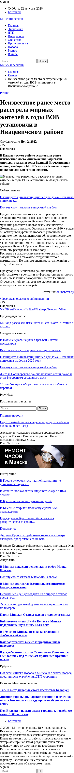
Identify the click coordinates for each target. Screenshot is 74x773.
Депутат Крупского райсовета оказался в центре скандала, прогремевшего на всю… (32, 537)
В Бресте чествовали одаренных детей (26, 501)
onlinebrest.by (65, 292)
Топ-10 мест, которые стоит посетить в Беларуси (34, 690)
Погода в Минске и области (43, 673)
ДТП (11, 32)
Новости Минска (11, 673)
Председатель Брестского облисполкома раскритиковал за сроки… (27, 520)
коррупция (50, 676)
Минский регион (11, 18)
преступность (9, 676)
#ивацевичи (41, 298)
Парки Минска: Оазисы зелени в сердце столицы (35, 614)
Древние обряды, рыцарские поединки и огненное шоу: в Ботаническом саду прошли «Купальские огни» (35, 700)
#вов (29, 298)
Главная (13, 25)
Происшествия (18, 43)
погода (67, 673)
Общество (15, 39)
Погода (13, 47)
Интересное (16, 36)
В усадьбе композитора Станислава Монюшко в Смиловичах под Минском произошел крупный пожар (34, 656)
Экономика (15, 29)
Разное (12, 50)
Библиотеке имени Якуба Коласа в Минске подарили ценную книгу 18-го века (30, 623)
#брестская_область (13, 298)
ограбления (27, 676)
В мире (13, 54)
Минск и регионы (12, 65)
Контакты (14, 12)
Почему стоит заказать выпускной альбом (28, 207)
